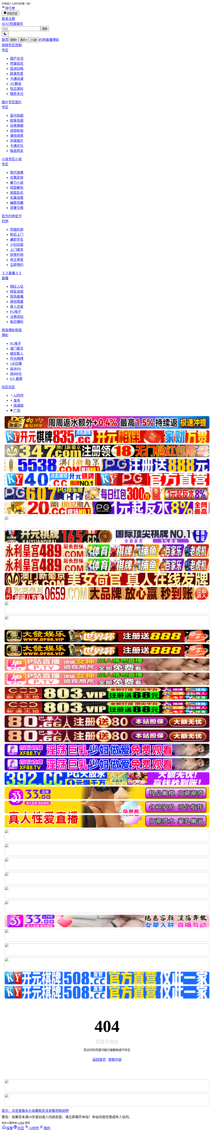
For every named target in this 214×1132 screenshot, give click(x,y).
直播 (49, 39)
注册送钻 (16, 316)
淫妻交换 (16, 208)
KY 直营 (16, 378)
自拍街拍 (16, 130)
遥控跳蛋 (16, 301)
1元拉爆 (16, 363)
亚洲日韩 (16, 68)
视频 (13, 39)
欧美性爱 (16, 73)
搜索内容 (115, 1059)
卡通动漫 (16, 78)
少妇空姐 (16, 244)
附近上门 (16, 234)
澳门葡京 (16, 348)
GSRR (21, 1123)
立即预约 (16, 265)
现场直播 (16, 296)
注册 (11, 19)
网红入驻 (16, 286)
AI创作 (18, 395)
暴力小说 (16, 182)
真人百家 (16, 306)
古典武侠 (16, 177)
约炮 (42, 39)
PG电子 (15, 311)
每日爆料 (16, 321)
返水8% (15, 368)
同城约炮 (16, 229)
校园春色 (16, 187)
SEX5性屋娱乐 (12, 24)
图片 (23, 39)
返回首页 (99, 1059)
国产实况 (16, 58)
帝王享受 (16, 259)
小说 (34, 39)
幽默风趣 (16, 202)
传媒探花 (16, 63)
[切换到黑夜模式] (5, 34)
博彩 (55, 39)
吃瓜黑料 (16, 89)
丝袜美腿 (16, 125)
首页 (5, 39)
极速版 (18, 405)
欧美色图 (16, 120)
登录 (5, 19)
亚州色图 (16, 115)
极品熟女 (16, 151)
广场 (16, 410)
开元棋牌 (16, 358)
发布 (16, 400)
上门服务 (16, 249)
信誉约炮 (16, 254)
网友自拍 (16, 291)
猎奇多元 (16, 94)
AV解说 (15, 83)
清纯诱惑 (16, 135)
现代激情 (16, 172)
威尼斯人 (16, 353)
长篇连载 (16, 197)
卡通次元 (16, 145)
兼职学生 (16, 239)
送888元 (16, 373)
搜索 (44, 28)
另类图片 (16, 140)
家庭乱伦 (16, 192)
